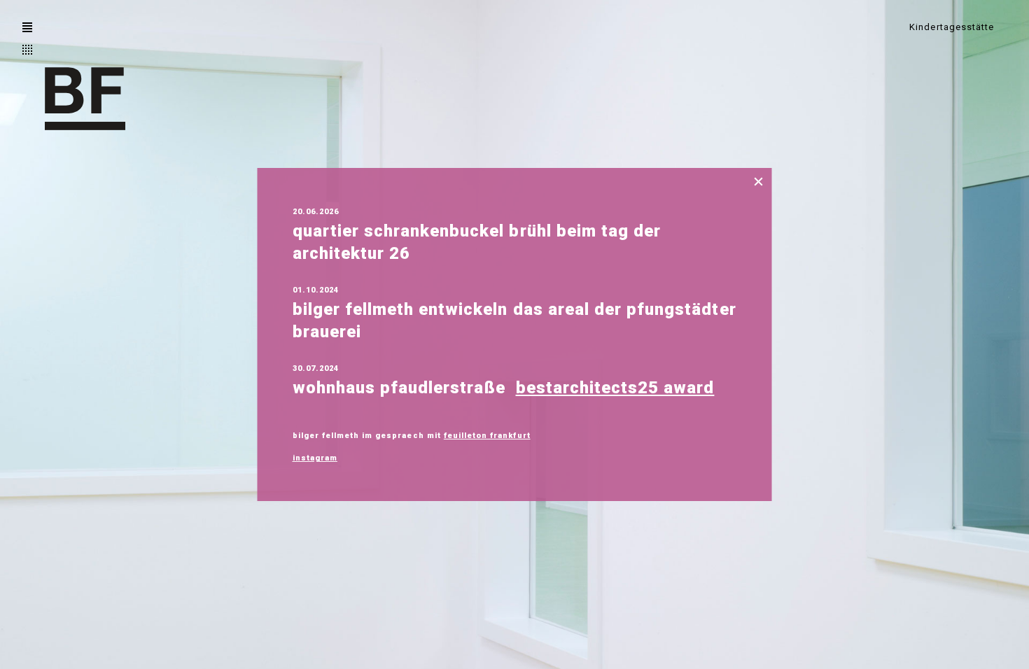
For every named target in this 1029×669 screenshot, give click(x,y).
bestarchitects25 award (615, 387)
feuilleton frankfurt (487, 435)
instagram (315, 458)
